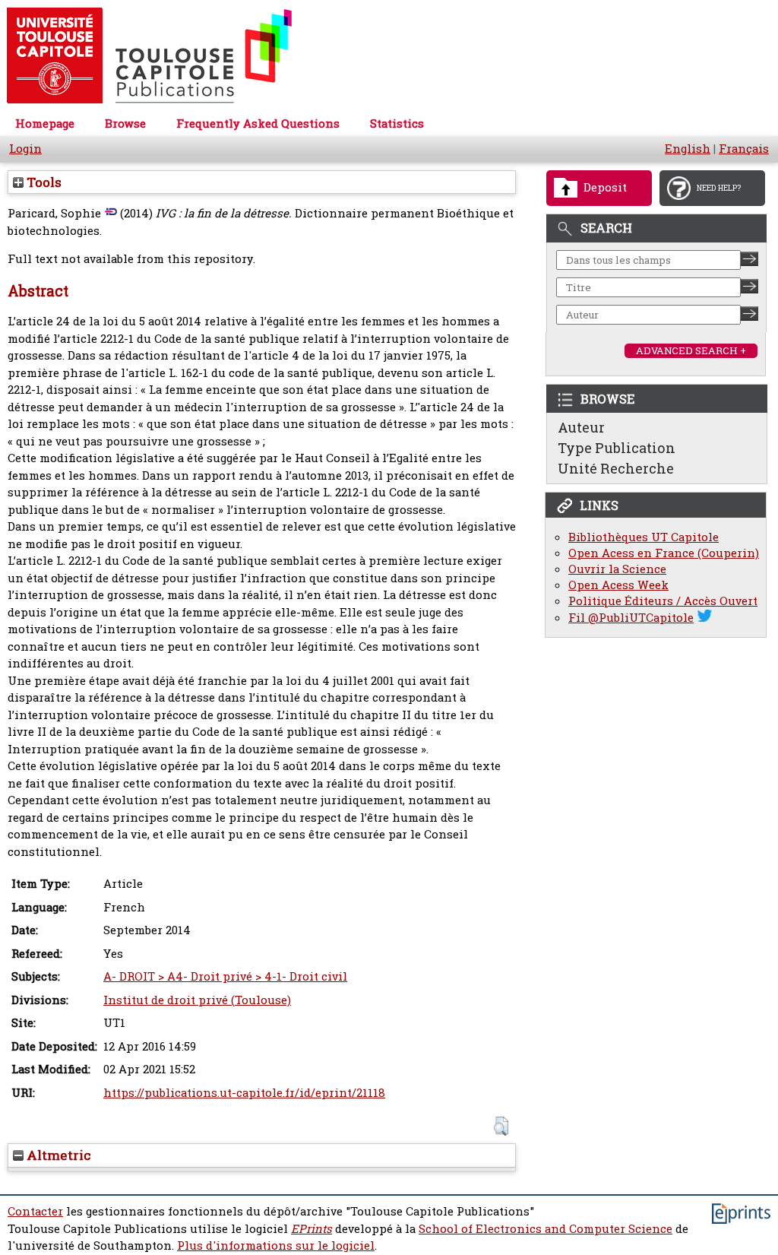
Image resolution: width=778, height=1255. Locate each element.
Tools (43, 182)
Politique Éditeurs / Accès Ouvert (662, 601)
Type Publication (616, 448)
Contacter (35, 1211)
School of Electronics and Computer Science (545, 1229)
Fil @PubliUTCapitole (631, 618)
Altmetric (57, 1155)
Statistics (397, 124)
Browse (125, 124)
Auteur (581, 427)
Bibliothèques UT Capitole (643, 537)
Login (25, 149)
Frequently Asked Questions (258, 124)
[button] (501, 1126)
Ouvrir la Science (617, 569)
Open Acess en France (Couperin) (663, 553)
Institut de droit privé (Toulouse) (197, 1000)
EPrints (311, 1229)
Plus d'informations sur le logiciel (276, 1245)
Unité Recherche (616, 468)
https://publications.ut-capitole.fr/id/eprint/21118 (244, 1093)
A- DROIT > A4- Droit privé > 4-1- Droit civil (225, 976)
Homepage (44, 124)
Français (744, 149)
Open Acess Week (618, 585)
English (687, 149)
